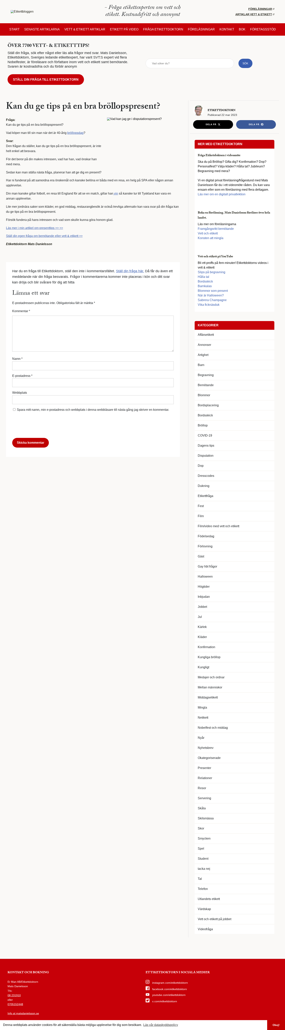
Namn (17, 358)
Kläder (202, 637)
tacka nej (204, 868)
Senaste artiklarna (42, 29)
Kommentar (21, 311)
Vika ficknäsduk (208, 304)
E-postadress (22, 375)
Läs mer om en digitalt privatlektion (221, 194)
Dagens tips (206, 445)
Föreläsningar (260, 8)
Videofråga (205, 929)
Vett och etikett (208, 233)
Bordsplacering (208, 405)
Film (201, 516)
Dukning (203, 485)
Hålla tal (203, 276)
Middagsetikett (208, 697)
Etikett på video (124, 29)
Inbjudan (204, 596)
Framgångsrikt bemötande (216, 228)
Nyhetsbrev (205, 747)
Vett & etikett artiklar (84, 29)
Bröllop (203, 425)
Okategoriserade (209, 758)
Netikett (203, 717)
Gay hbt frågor (207, 566)
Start (14, 29)
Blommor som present (213, 290)
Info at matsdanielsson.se (23, 1013)
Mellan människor (210, 687)
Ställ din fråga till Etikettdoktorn (46, 79)
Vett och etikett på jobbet (214, 919)
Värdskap (204, 909)
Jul (200, 616)
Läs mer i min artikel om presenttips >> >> (34, 228)
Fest (201, 506)
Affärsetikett (206, 334)
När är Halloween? (211, 295)
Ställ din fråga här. (130, 271)
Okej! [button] (276, 1025)
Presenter (204, 768)
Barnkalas (205, 286)
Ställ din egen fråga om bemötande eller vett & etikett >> (44, 236)
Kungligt (203, 667)
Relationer (205, 778)
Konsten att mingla (210, 238)
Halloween (205, 576)
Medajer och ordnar (211, 677)
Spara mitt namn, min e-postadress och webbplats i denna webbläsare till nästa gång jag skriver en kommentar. (93, 409)
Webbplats (19, 392)
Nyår (201, 737)
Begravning (206, 375)
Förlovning (205, 546)
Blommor (204, 395)
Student (203, 858)
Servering (204, 798)
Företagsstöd (263, 29)
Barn (201, 365)
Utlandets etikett (209, 899)
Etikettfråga (205, 496)
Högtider (204, 586)
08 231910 (14, 995)
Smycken (204, 838)
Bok (242, 29)
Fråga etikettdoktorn (163, 29)
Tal (200, 878)
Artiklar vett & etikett (253, 14)
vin (115, 193)
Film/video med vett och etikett (218, 526)
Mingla (202, 707)
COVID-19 (205, 435)
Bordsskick (205, 281)
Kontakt (226, 29)
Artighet (203, 355)
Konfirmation (206, 647)
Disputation (205, 455)
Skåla (202, 808)
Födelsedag (206, 536)
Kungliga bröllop (209, 657)
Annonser (204, 344)
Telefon (203, 888)
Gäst (201, 556)
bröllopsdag (75, 132)
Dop (201, 465)
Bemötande (206, 385)
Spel (201, 848)
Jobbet (202, 606)
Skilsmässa (206, 818)
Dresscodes (206, 475)
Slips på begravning (211, 272)
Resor (202, 788)
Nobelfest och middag (213, 727)
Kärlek (202, 627)
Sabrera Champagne (212, 300)
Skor (201, 828)
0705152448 (15, 1004)
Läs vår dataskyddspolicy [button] (160, 1025)
